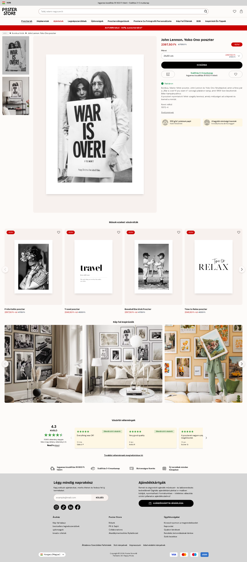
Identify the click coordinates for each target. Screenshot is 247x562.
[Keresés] (206, 11)
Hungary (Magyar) (52, 554)
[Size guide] (168, 74)
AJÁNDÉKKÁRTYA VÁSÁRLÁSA (168, 503)
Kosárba (202, 65)
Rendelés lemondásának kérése (178, 533)
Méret (164, 50)
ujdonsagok (58, 529)
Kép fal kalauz (59, 523)
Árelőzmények (167, 112)
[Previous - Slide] (5, 269)
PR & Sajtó (114, 526)
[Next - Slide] (241, 269)
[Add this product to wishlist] (235, 74)
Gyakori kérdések (172, 529)
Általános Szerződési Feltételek (96, 545)
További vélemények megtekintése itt (123, 455)
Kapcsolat (168, 526)
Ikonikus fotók (18, 33)
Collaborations (116, 529)
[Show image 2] (15, 96)
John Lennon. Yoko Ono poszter (42, 33)
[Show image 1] (15, 55)
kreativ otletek (59, 533)
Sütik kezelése (170, 536)
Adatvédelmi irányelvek (154, 545)
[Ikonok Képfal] (43, 364)
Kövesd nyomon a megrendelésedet (181, 523)
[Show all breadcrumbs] (5, 33)
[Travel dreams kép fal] (203, 364)
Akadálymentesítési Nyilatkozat (123, 533)
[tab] (234, 11)
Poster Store (130, 553)
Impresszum (135, 545)
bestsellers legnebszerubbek (66, 526)
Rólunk (112, 523)
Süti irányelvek (120, 545)
